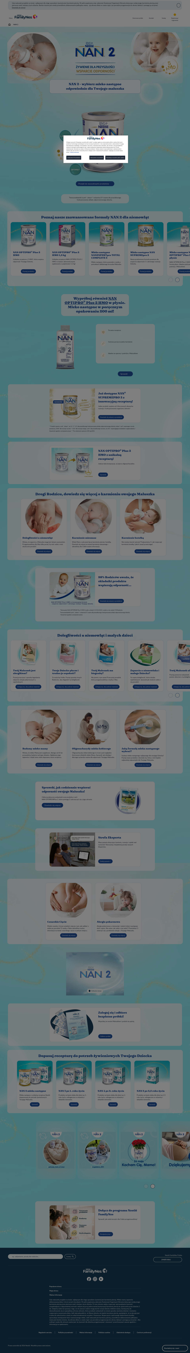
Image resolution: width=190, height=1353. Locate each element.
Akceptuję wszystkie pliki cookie (115, 157)
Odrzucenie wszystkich (96, 157)
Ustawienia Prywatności (73, 157)
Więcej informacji (74, 152)
